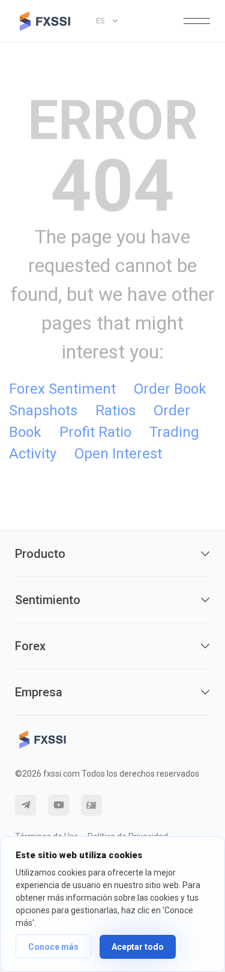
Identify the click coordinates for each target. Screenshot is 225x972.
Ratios (115, 410)
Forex (30, 646)
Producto (40, 554)
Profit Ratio (95, 432)
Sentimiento (47, 600)
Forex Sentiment (62, 389)
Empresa (38, 692)
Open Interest (118, 453)
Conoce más (53, 947)
